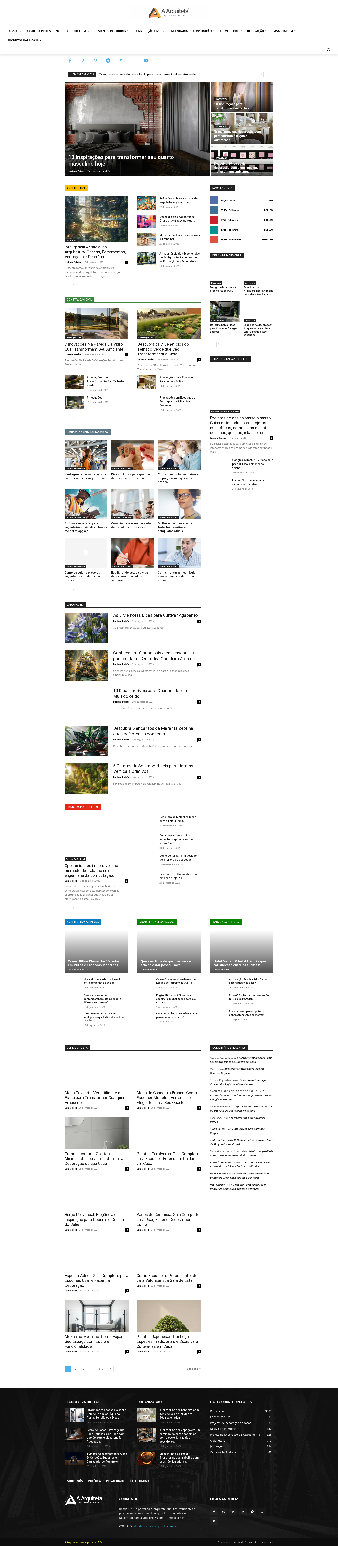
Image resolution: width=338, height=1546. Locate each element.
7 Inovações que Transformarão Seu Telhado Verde (105, 381)
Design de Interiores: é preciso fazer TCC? (223, 289)
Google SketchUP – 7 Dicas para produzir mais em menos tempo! (252, 464)
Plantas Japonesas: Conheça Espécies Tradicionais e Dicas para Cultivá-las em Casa (167, 1341)
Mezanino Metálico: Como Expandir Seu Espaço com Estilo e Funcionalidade (96, 1341)
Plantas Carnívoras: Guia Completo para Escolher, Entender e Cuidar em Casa (168, 1158)
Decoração (221, 99)
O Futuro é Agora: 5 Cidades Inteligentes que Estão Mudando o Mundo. (104, 1017)
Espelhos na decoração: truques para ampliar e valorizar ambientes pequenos (258, 330)
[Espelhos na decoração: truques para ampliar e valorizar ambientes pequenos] (258, 311)
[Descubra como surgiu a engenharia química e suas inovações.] (146, 840)
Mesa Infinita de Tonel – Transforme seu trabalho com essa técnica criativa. (179, 1457)
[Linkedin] (233, 1511)
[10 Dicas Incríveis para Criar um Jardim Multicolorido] (86, 703)
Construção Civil (73, 337)
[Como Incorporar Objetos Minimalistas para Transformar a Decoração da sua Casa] (97, 1133)
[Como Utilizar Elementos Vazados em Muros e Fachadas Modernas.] (96, 951)
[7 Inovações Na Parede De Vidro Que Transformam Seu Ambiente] (96, 323)
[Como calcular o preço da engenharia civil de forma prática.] (86, 553)
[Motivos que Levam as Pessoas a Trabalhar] (146, 239)
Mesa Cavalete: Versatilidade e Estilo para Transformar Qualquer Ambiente (147, 74)
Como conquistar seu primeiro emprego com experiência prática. (179, 478)
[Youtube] (146, 60)
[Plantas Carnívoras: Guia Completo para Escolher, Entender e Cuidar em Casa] (169, 1133)
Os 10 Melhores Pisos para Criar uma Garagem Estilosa (224, 328)
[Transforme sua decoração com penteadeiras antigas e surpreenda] (242, 128)
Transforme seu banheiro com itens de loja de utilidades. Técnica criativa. (179, 1413)
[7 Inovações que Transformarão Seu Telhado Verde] (74, 382)
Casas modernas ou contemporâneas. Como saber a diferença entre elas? (102, 999)
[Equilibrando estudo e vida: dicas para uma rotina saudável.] (132, 553)
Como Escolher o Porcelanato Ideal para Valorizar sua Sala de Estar (169, 1278)
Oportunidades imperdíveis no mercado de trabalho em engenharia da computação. (91, 870)
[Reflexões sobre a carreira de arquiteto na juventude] (146, 203)
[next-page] (73, 284)
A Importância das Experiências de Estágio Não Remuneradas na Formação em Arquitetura (179, 257)
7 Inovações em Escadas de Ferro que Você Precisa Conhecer (177, 401)
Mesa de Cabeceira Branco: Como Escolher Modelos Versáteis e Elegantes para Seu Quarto (167, 1097)
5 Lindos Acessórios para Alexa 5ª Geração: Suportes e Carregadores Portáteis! (107, 1457)
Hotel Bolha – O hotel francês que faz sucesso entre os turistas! (239, 963)
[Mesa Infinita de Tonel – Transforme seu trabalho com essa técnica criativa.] (146, 1458)
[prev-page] (67, 284)
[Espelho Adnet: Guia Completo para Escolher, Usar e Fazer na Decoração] (97, 1255)
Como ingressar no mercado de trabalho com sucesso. (131, 525)
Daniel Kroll (71, 880)
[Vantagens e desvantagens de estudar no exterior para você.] (86, 455)
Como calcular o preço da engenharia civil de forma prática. (82, 576)
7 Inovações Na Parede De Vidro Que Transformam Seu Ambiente (94, 347)
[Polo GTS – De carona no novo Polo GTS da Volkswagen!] (218, 1000)
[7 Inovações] (74, 402)
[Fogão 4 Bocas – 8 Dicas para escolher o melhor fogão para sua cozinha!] (145, 1000)
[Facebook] (70, 60)
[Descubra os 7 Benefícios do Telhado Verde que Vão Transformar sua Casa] (169, 323)
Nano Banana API (220, 1173)
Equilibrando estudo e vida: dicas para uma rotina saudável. (130, 576)
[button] (328, 49)
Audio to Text (217, 1129)
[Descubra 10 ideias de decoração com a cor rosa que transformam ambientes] (242, 160)
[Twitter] (120, 60)
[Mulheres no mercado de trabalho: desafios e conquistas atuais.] (179, 504)
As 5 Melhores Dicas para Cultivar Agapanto (155, 615)
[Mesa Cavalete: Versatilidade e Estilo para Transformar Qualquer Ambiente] (97, 1072)
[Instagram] (82, 60)
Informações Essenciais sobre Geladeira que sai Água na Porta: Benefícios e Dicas (106, 1413)
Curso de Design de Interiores (225, 411)
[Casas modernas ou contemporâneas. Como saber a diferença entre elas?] (72, 1000)
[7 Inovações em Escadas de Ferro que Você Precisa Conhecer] (146, 402)
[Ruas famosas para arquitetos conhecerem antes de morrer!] (218, 1016)
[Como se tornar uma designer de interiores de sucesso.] (146, 860)
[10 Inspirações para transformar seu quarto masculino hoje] (137, 129)
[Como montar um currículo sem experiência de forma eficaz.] (179, 553)
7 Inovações (94, 397)
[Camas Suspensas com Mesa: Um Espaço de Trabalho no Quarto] (145, 984)
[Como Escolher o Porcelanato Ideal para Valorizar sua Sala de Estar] (169, 1255)
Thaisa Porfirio (221, 969)
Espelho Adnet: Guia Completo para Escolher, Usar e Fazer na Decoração (96, 1280)
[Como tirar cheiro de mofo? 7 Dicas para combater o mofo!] (145, 1018)
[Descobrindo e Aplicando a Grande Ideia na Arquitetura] (146, 221)
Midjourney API (219, 1184)
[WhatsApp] (133, 60)
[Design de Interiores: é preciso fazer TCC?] (225, 274)
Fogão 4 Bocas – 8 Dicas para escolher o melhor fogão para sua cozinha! (176, 999)
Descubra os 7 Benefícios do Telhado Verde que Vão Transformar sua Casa (163, 349)
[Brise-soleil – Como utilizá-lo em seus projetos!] (146, 878)
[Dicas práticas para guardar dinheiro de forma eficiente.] (132, 455)
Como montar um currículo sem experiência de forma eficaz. (177, 576)
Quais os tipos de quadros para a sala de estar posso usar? (166, 963)
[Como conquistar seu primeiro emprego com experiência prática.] (179, 455)
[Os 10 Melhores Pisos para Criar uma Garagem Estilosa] (225, 311)
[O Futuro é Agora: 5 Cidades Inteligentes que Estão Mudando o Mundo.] (72, 1018)
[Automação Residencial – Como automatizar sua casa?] (218, 984)
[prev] (261, 74)
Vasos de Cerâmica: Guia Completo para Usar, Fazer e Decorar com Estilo (168, 1219)
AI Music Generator (221, 1162)
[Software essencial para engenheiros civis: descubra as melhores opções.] (86, 504)
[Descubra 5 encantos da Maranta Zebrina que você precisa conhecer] (86, 741)
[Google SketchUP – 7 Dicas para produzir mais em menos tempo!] (219, 464)
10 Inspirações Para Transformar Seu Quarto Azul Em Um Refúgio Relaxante (241, 1095)
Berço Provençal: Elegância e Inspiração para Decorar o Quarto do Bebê (94, 1219)
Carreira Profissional (75, 468)
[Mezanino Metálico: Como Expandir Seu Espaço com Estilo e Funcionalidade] (97, 1316)
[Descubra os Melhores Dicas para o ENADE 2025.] (146, 821)
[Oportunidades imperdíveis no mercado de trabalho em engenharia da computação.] (96, 838)
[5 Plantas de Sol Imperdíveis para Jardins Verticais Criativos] (86, 778)
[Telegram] (108, 60)
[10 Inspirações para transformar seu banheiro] (242, 97)
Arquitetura (71, 240)
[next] (267, 74)
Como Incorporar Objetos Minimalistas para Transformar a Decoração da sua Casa (94, 1158)
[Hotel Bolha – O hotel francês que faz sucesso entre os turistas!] (241, 951)
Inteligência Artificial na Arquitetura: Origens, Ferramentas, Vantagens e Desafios (95, 252)
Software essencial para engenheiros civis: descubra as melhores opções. (86, 527)
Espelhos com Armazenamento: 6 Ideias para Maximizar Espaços (258, 290)
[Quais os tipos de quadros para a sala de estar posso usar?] (169, 951)
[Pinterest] (95, 60)
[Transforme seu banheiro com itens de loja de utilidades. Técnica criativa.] (146, 1415)
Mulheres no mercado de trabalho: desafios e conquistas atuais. (175, 527)
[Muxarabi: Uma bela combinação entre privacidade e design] (72, 984)
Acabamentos (217, 320)
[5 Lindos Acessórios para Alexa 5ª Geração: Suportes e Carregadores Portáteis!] (74, 1458)
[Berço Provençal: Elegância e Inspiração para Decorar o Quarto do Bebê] (97, 1194)
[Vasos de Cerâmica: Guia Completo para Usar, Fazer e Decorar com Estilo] (169, 1194)
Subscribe (267, 239)
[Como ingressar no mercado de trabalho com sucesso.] (132, 504)
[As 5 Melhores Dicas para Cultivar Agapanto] (86, 628)
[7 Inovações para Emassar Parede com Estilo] (146, 382)
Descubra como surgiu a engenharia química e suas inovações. (176, 839)
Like (271, 200)
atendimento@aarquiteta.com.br (154, 1526)
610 (101, 1368)
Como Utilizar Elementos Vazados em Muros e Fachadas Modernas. (94, 963)
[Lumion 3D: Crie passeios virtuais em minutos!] (219, 485)
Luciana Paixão (73, 262)
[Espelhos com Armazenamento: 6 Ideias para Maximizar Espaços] (258, 274)
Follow (268, 210)
